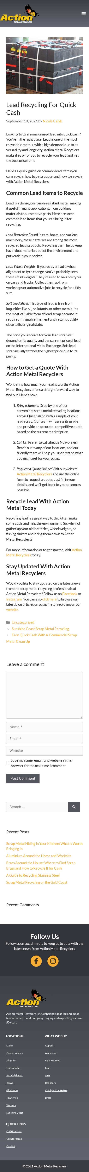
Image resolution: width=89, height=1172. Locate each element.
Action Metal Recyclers (34, 474)
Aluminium (51, 1053)
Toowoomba (13, 1067)
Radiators (50, 1082)
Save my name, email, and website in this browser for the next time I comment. (41, 763)
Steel (47, 1075)
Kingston (11, 1060)
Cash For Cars (14, 1131)
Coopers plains (14, 1053)
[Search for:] (37, 807)
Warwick (11, 1105)
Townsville (12, 1097)
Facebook (70, 594)
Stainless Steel (52, 1060)
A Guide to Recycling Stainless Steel (33, 875)
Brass (48, 1097)
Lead (47, 1067)
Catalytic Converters (56, 1090)
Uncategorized (23, 622)
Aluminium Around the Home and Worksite (38, 856)
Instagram (14, 599)
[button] (83, 13)
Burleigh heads (14, 1075)
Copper (49, 1045)
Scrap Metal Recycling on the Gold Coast (36, 882)
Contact (10, 1146)
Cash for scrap (14, 1138)
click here (49, 599)
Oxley (9, 1045)
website (12, 610)
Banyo (9, 1082)
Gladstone (12, 1090)
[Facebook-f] (36, 961)
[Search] (74, 807)
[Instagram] (53, 961)
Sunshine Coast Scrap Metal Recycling (40, 629)
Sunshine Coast (14, 1112)
